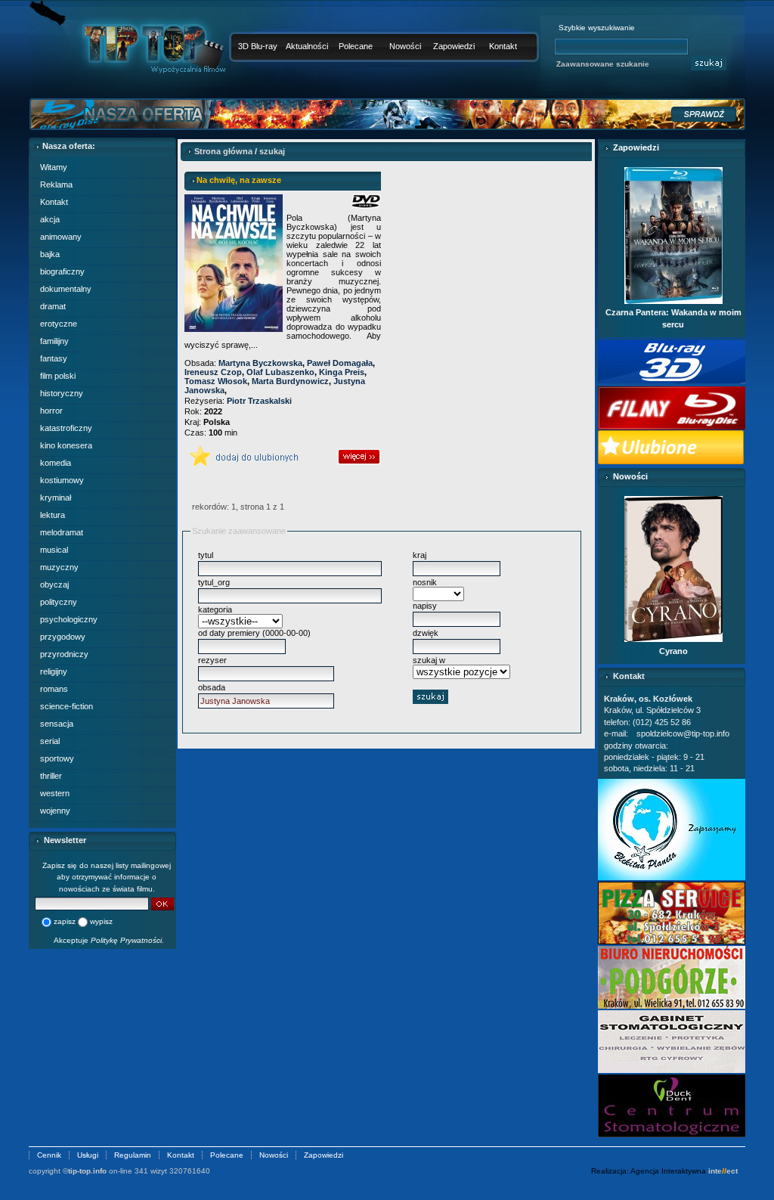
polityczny (58, 601)
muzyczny (59, 567)
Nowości (405, 46)
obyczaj (54, 584)
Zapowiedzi (454, 46)
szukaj (272, 151)
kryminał (55, 497)
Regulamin (132, 1155)
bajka (50, 254)
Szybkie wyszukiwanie (597, 27)
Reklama (56, 184)
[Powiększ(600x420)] (671, 941)
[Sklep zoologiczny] (671, 877)
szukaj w (429, 660)
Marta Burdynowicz (290, 381)
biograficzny (62, 271)
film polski (58, 375)
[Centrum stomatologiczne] (671, 1134)
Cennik (49, 1155)
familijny (54, 341)
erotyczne (58, 323)
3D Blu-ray (257, 46)
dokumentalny (65, 288)
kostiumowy (62, 480)
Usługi (87, 1155)
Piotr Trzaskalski (259, 400)
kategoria (215, 609)
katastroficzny (66, 428)
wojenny (55, 810)
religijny (53, 671)
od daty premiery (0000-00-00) (254, 632)
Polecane (356, 46)
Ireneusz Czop (213, 372)
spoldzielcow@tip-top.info (682, 733)
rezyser (212, 660)
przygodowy (62, 636)
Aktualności (307, 46)
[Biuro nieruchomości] (671, 1005)
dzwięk (425, 632)
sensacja (56, 723)
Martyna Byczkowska (260, 362)
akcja (50, 219)
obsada (211, 687)
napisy (425, 605)
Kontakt (503, 46)
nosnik (425, 582)
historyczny (61, 393)
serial (50, 741)
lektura (52, 514)
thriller (51, 775)
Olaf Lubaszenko (280, 372)
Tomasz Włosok (215, 381)
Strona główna (223, 151)
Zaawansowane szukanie (602, 64)
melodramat (61, 532)
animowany (61, 236)
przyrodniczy (64, 654)
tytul (205, 555)
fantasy (53, 358)
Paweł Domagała (340, 362)
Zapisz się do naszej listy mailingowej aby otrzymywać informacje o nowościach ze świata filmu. (106, 877)
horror (51, 410)
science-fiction (66, 706)
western (55, 793)
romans (54, 688)
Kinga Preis (341, 372)
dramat (53, 306)
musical (54, 549)
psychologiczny (69, 619)
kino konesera (66, 445)
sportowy (57, 758)
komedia (55, 462)
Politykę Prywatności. (127, 940)
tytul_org (214, 582)
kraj (419, 555)
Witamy (53, 167)
